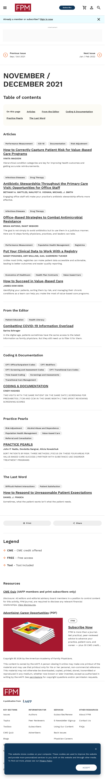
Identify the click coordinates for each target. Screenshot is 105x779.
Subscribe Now (80, 627)
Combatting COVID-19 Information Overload (38, 326)
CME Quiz (9, 591)
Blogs (6, 738)
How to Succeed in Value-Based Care (33, 281)
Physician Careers (63, 738)
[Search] (99, 8)
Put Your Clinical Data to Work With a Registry (40, 251)
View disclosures (27, 605)
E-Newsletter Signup (64, 720)
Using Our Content (63, 726)
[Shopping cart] (84, 8)
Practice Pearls (15, 118)
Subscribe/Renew (63, 714)
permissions (36, 677)
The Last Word (37, 118)
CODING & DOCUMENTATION (25, 386)
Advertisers (34, 732)
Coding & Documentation (79, 111)
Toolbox (7, 726)
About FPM (85, 714)
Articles (31, 111)
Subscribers (35, 726)
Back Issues (60, 732)
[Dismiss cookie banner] (96, 749)
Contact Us (85, 720)
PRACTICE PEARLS (18, 444)
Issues (6, 714)
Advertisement (52, 27)
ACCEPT (86, 768)
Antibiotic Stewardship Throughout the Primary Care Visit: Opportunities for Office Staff (45, 186)
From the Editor (50, 111)
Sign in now (46, 19)
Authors (33, 714)
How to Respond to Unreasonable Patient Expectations (47, 492)
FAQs (81, 726)
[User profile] (92, 8)
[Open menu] (5, 8)
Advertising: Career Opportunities (26, 612)
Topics (6, 720)
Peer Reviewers (37, 720)
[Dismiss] (99, 19)
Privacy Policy (46, 761)
